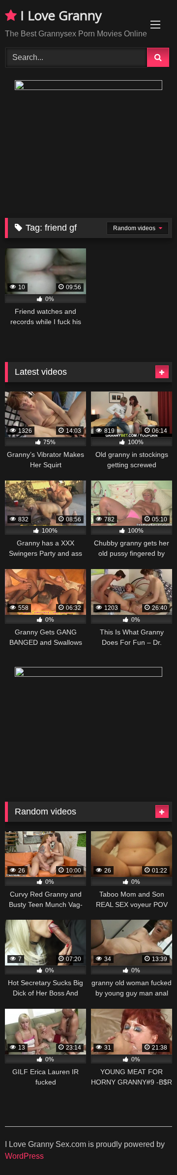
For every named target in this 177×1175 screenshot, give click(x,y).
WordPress (24, 1156)
